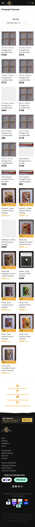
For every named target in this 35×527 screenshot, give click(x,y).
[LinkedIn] (13, 486)
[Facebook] (16, 486)
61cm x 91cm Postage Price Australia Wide (24, 133)
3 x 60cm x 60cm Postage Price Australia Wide (7, 105)
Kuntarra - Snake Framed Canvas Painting (7, 210)
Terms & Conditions (8, 471)
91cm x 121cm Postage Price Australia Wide (7, 160)
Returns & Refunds (8, 463)
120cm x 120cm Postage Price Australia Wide (7, 77)
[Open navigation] (2, 3)
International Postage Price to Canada (25, 160)
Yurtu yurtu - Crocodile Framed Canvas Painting (8, 368)
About (3, 446)
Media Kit (4, 456)
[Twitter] (19, 486)
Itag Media (19, 496)
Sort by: (16, 19)
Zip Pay (8, 406)
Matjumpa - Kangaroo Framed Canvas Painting (25, 242)
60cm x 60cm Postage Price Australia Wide (6, 133)
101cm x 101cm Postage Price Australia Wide (7, 50)
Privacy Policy (6, 468)
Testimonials (6, 450)
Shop (3, 438)
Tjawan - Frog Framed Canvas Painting (25, 273)
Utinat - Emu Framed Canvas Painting (7, 304)
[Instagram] (22, 486)
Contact (4, 458)
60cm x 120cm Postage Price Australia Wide (24, 105)
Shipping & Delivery (8, 465)
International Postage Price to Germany (7, 179)
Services (4, 441)
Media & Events (7, 453)
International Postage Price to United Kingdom (25, 179)
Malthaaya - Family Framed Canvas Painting (8, 242)
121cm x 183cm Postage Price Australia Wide (25, 77)
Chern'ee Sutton (13, 494)
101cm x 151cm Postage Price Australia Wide (25, 50)
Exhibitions (5, 443)
